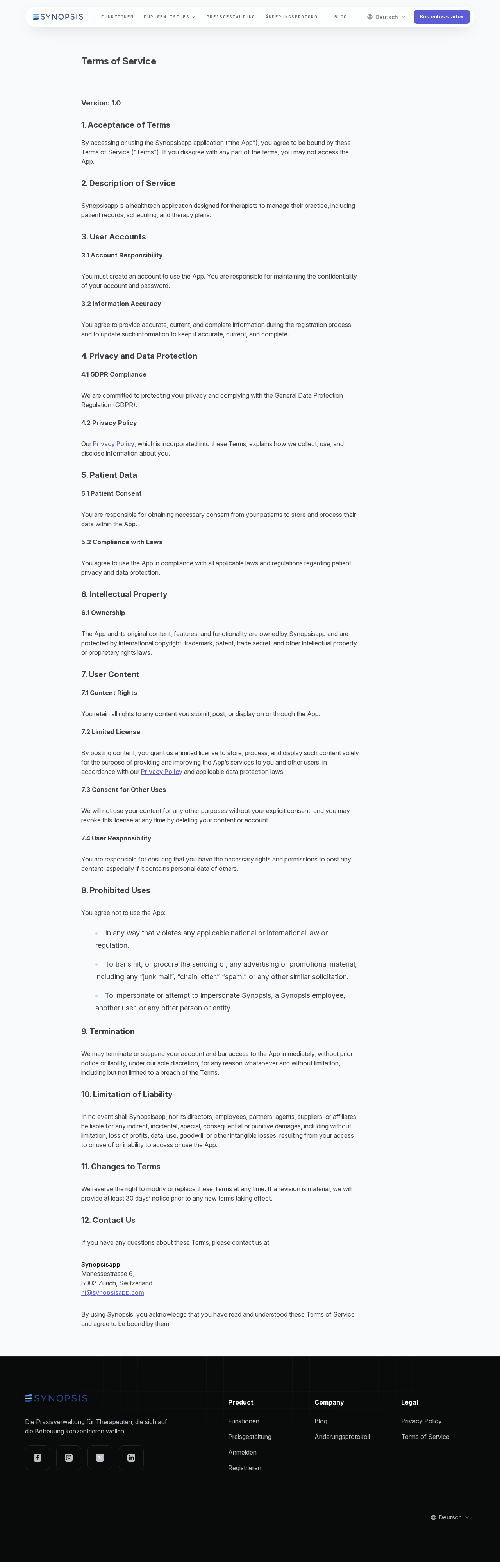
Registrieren (244, 1468)
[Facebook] (37, 1457)
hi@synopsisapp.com (112, 1292)
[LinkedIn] (131, 1457)
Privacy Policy (113, 444)
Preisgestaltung (231, 17)
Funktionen (117, 17)
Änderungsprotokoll (295, 17)
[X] (100, 1457)
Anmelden (242, 1452)
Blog (340, 17)
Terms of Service (425, 1436)
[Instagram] (68, 1457)
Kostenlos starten (442, 16)
